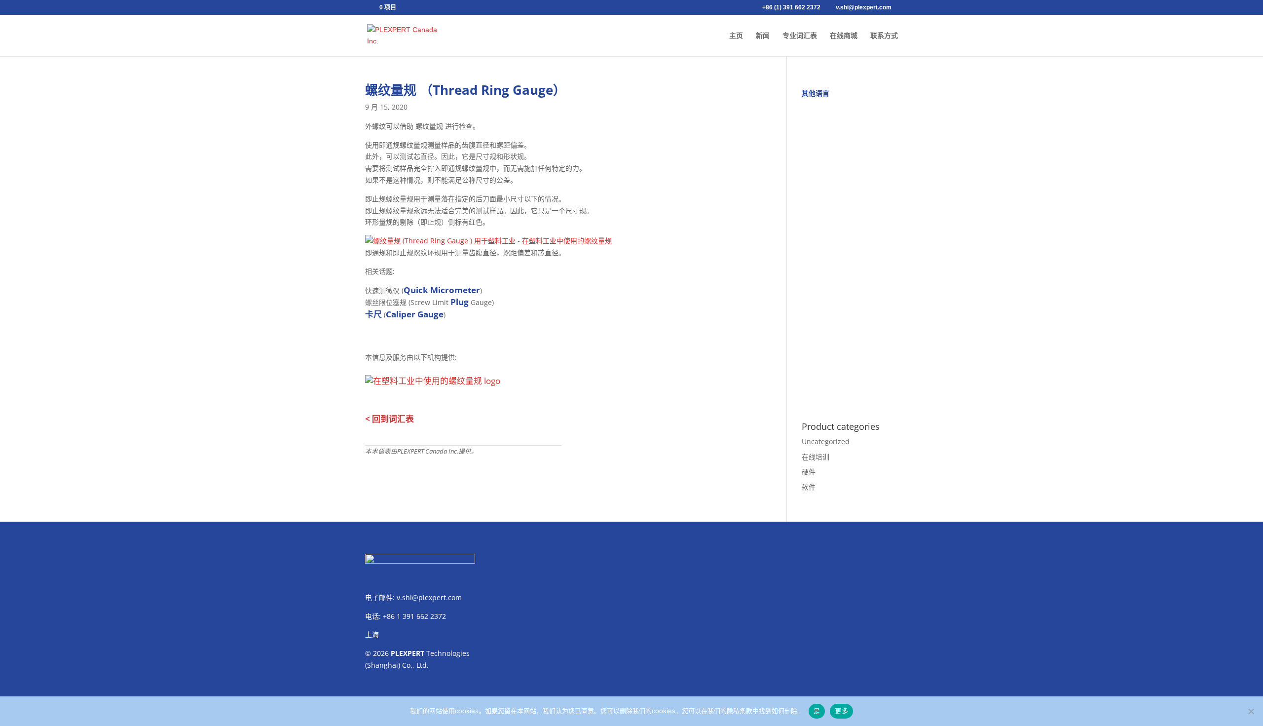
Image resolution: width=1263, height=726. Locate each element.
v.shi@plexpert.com (429, 597)
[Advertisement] (850, 254)
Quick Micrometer (442, 290)
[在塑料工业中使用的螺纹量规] (488, 240)
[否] (1251, 711)
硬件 (809, 471)
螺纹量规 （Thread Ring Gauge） (465, 90)
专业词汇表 (799, 35)
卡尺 (373, 314)
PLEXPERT (407, 653)
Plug (459, 301)
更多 (841, 711)
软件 (809, 487)
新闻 (763, 35)
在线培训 (815, 456)
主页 (736, 35)
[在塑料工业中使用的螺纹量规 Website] (432, 378)
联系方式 (884, 35)
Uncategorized (826, 441)
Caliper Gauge (415, 314)
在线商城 (843, 35)
